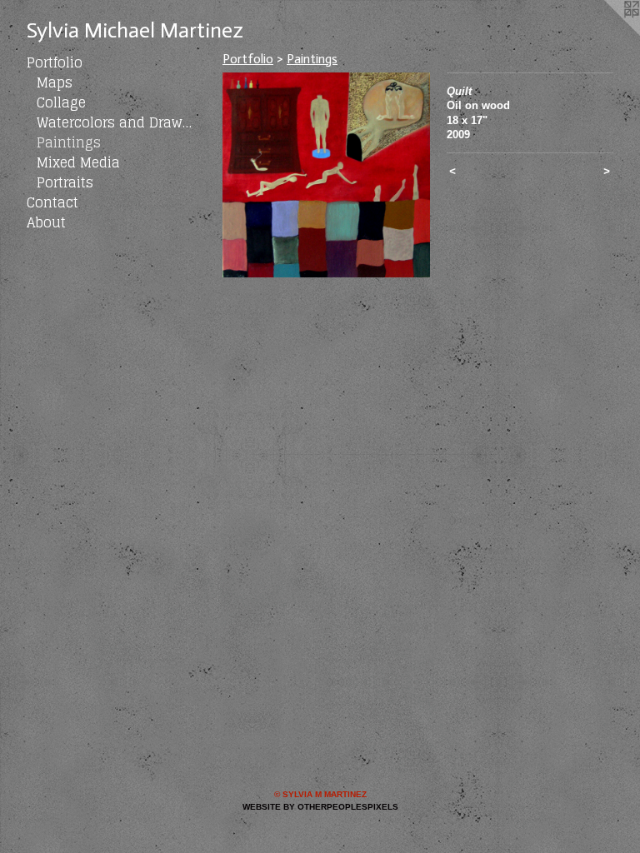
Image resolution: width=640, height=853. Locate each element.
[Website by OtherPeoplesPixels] (606, 33)
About (46, 222)
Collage (61, 102)
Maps (54, 82)
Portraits (65, 182)
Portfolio (54, 62)
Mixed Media (78, 162)
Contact (52, 202)
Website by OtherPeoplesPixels (320, 806)
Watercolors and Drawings (115, 122)
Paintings (69, 142)
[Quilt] (326, 174)
